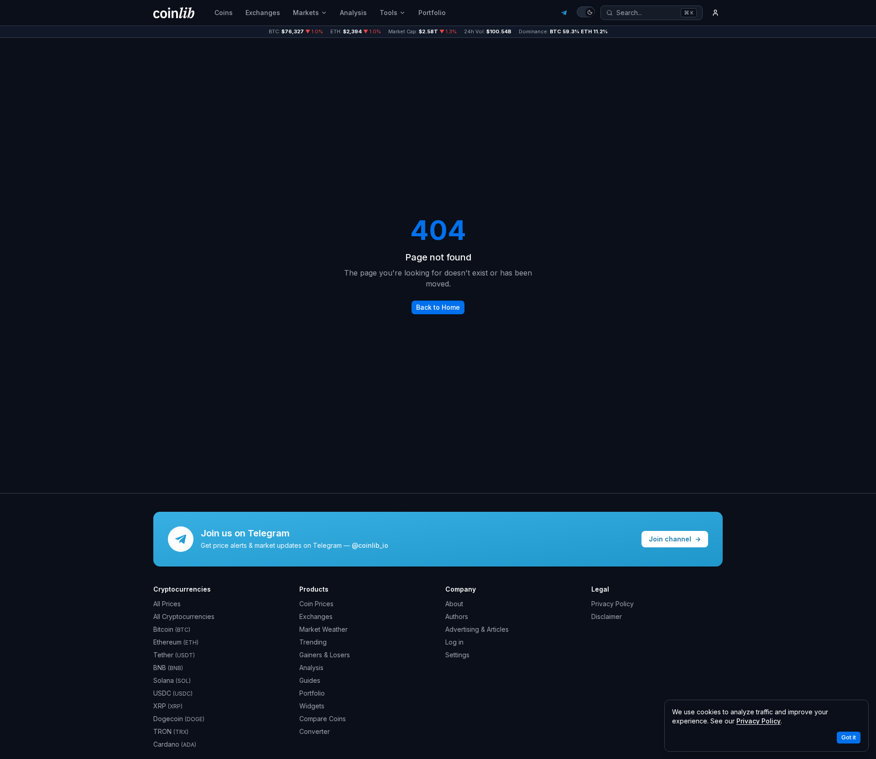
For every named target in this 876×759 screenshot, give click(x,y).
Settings (457, 655)
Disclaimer (606, 616)
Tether (174, 655)
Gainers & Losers (324, 655)
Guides (309, 680)
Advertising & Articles (477, 629)
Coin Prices (316, 604)
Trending (313, 642)
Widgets (311, 706)
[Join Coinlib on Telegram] (564, 12)
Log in (454, 642)
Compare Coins (322, 719)
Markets (306, 12)
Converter (314, 731)
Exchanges (262, 12)
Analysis (353, 12)
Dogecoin (178, 719)
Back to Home (438, 307)
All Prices (167, 604)
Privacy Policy (612, 604)
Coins (223, 12)
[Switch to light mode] (586, 11)
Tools (388, 12)
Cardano (174, 744)
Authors (456, 616)
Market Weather (323, 629)
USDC (173, 693)
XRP (167, 706)
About (454, 604)
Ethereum (175, 642)
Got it (848, 737)
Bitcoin (171, 629)
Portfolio (432, 12)
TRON (170, 731)
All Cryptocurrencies (183, 616)
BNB (168, 667)
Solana (172, 680)
